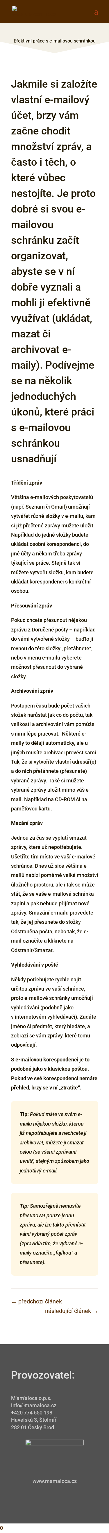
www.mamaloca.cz (55, 1481)
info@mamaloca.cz (33, 1405)
